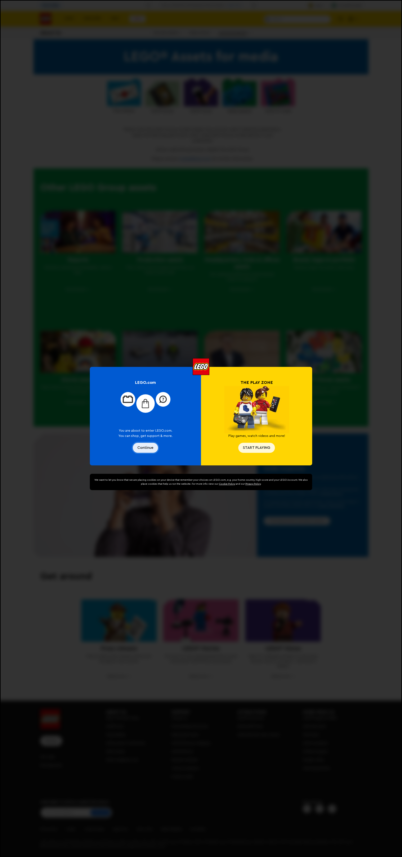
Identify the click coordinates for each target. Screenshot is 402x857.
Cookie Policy (227, 484)
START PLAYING (256, 447)
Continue (145, 447)
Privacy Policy (253, 484)
